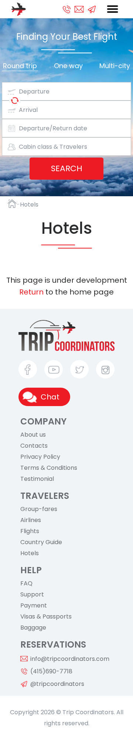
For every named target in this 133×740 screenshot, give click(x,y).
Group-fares (38, 509)
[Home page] (12, 204)
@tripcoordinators (57, 684)
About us (33, 434)
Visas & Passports (46, 616)
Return (31, 292)
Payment (33, 605)
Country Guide (41, 542)
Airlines (30, 520)
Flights (29, 531)
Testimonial (37, 479)
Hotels (29, 553)
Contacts (34, 446)
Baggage (33, 627)
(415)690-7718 (51, 671)
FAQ (26, 583)
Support (32, 594)
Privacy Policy (40, 457)
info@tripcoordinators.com (69, 659)
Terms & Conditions (48, 468)
